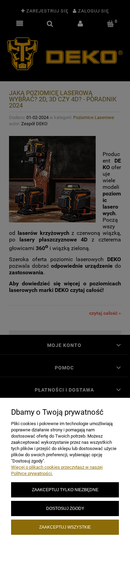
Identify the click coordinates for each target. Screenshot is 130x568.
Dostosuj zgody (65, 508)
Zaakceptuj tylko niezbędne (65, 489)
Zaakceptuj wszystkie (65, 527)
